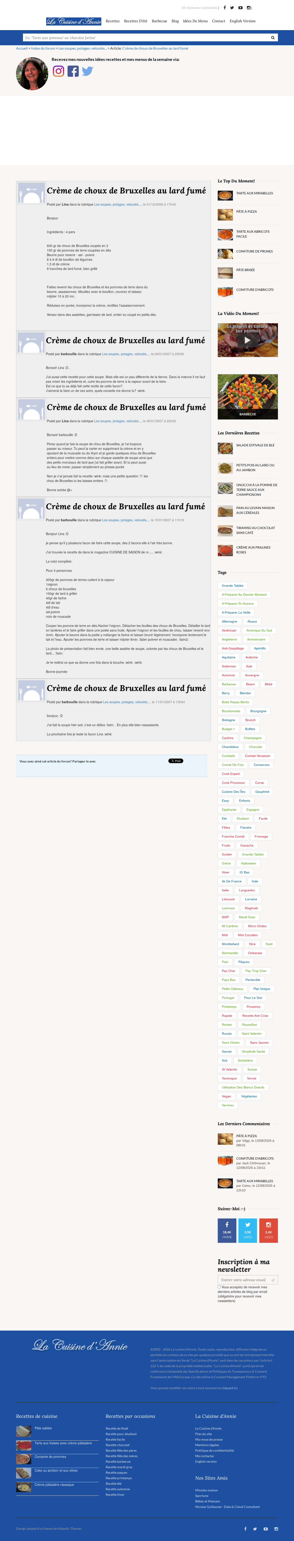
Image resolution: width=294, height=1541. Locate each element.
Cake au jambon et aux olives (56, 1470)
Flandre (246, 827)
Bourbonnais (231, 711)
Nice (252, 944)
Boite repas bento (235, 702)
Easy (225, 800)
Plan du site (203, 1434)
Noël (269, 944)
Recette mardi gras (119, 1467)
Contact (218, 20)
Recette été (114, 1483)
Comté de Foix (233, 765)
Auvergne (252, 675)
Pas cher (228, 971)
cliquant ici (229, 1388)
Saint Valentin (252, 1033)
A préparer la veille (236, 612)
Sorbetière (245, 1060)
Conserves (261, 765)
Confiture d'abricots (255, 290)
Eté (224, 818)
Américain (229, 630)
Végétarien (249, 1096)
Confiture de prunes (254, 251)
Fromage (261, 836)
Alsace (252, 621)
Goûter (227, 854)
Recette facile (115, 1439)
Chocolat (255, 747)
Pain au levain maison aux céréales (255, 510)
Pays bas (228, 980)
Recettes (113, 20)
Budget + (228, 729)
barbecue (159, 20)
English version (243, 20)
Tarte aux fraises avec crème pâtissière (63, 1443)
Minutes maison (206, 1490)
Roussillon (249, 1024)
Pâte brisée (245, 270)
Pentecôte (253, 980)
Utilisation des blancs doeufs (243, 1087)
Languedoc (247, 890)
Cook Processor (233, 783)
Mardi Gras (247, 917)
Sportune (201, 1496)
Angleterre (229, 639)
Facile (263, 818)
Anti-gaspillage (233, 648)
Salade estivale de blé (255, 445)
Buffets (250, 729)
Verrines (228, 1105)
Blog (175, 20)
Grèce (226, 863)
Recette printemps (119, 1478)
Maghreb (251, 908)
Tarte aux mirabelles (254, 193)
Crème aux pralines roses (253, 549)
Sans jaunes (259, 1042)
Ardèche (252, 657)
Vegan (226, 1096)
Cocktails (228, 756)
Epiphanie (229, 809)
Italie (225, 890)
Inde (255, 881)
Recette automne (118, 1489)
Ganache (247, 845)
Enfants (244, 800)
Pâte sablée (43, 1428)
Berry (226, 693)
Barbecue (229, 684)
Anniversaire (256, 639)
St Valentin (229, 1069)
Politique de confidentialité (214, 1450)
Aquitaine (228, 657)
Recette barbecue (118, 1461)
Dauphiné (262, 791)
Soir (225, 1060)
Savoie (227, 1051)
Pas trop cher (256, 971)
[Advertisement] (147, 130)
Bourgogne (258, 711)
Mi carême (230, 926)
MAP (225, 917)
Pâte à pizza (246, 211)
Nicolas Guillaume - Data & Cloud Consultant (227, 1507)
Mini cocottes (248, 935)
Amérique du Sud (259, 630)
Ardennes (229, 666)
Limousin (228, 899)
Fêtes (226, 827)
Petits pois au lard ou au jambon (255, 467)
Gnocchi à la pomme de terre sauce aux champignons (256, 489)
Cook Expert (231, 774)
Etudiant (243, 818)
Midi (225, 935)
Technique (229, 1078)
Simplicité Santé (253, 1051)
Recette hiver (115, 1494)
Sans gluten (231, 1042)
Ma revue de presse (209, 1439)
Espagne (252, 809)
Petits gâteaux (232, 989)
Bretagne (228, 720)
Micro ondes (257, 926)
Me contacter (204, 1456)
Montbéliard (230, 944)
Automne (228, 675)
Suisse (252, 1069)
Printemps (229, 1006)
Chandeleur (230, 747)
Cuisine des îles (233, 791)
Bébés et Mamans (207, 1501)
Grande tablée (232, 585)
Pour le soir (253, 998)
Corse (259, 783)
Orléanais (255, 953)
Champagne (253, 738)
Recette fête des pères (121, 1450)
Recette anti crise (255, 1015)
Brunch (250, 720)
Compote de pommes (50, 1456)
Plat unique (261, 989)
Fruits (226, 845)
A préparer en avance (238, 603)
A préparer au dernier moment (244, 594)
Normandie (230, 953)
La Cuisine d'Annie (208, 1428)
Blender (245, 693)
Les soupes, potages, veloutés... (117, 204)
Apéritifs (260, 648)
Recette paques (116, 1472)
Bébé (268, 684)
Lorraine (251, 899)
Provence (253, 1006)
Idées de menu (195, 20)
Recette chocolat (118, 1445)
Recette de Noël (117, 1428)
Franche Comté (233, 836)
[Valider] (274, 1279)
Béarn (250, 684)
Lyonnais (228, 908)
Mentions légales (207, 1445)
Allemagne (229, 621)
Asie (249, 666)
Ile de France (232, 881)
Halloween (248, 863)
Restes (227, 1024)
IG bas (244, 872)
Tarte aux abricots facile (252, 233)
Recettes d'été (135, 20)
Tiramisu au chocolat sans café (255, 530)
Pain (225, 962)
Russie (227, 1033)
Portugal (228, 998)
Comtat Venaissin (257, 756)
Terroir (251, 1078)
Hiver (225, 872)
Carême (228, 738)
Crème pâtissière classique (54, 1484)
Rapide (227, 1015)
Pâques (243, 962)
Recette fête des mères (122, 1456)
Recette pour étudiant (121, 1434)
